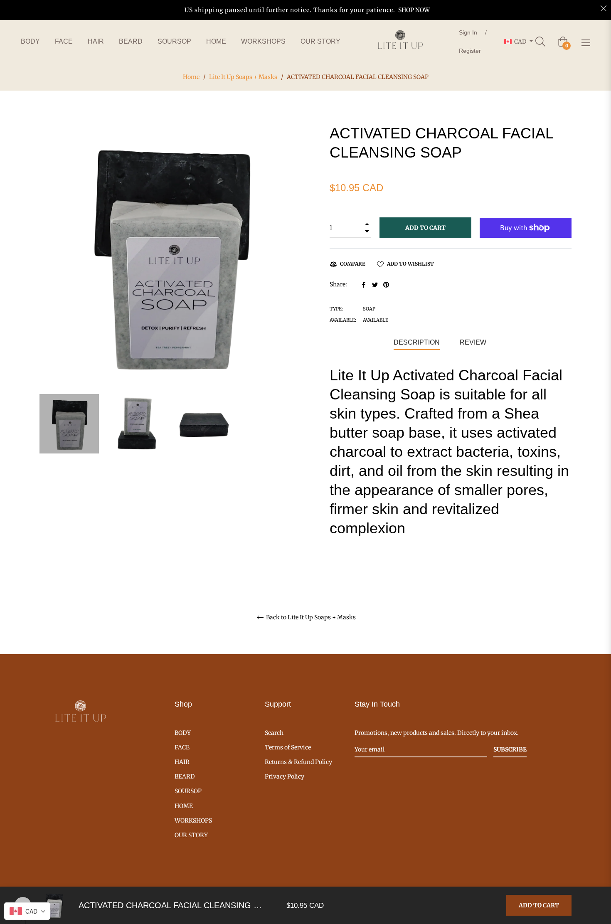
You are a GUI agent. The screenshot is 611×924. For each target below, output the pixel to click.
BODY (183, 733)
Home (191, 77)
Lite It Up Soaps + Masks (243, 77)
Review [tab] (474, 342)
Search (274, 733)
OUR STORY (191, 835)
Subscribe (510, 749)
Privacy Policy (284, 776)
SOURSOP (188, 791)
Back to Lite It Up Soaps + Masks (310, 617)
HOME (184, 806)
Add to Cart (539, 905)
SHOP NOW (414, 10)
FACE (182, 747)
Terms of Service (288, 747)
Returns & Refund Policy (298, 762)
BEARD (185, 776)
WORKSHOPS (193, 820)
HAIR (182, 762)
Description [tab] (417, 342)
